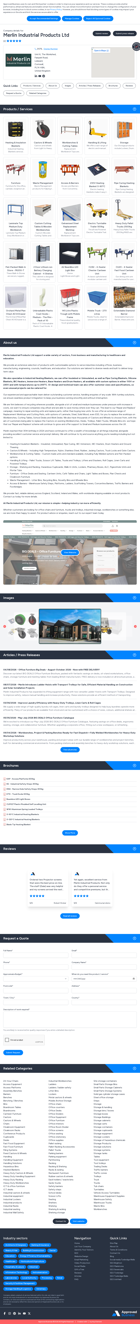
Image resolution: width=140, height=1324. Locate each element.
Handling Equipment (13, 1160)
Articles (77, 1276)
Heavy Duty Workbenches (16, 1183)
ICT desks (8, 1189)
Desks (6, 1140)
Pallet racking (55, 1143)
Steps (96, 1100)
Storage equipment (103, 1133)
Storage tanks (100, 1153)
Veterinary (41, 1289)
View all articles (70, 750)
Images (68, 86)
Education (10, 1256)
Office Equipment (57, 1117)
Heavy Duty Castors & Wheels (18, 1173)
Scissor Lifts (55, 1196)
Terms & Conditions (118, 1250)
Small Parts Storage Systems (108, 1091)
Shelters (53, 1202)
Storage (97, 1104)
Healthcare (10, 1261)
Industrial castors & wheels (16, 1192)
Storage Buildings (102, 1117)
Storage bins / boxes (104, 1110)
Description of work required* (16, 1009)
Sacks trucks (55, 1183)
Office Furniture (57, 1120)
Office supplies (56, 1140)
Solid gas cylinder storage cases (109, 1094)
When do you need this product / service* (90, 974)
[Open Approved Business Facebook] (4, 1313)
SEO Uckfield (115, 1279)
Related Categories (37, 93)
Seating (52, 1199)
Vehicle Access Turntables (107, 1192)
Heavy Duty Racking (13, 1179)
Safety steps (55, 1189)
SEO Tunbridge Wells (119, 1276)
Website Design (81, 1256)
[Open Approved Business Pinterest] (14, 1313)
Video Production (82, 1263)
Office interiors (56, 1123)
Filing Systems (10, 1150)
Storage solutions (102, 1146)
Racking (52, 1163)
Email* (74, 950)
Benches (7, 1097)
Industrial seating (11, 1209)
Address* (76, 986)
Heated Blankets (11, 1169)
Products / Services (32, 86)
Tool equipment (101, 1160)
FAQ (76, 1279)
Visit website (78, 1221)
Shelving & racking (57, 1209)
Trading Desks (100, 1166)
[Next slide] (135, 626)
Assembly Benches (12, 1091)
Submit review (102, 33)
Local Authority (29, 1278)
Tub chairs (99, 1186)
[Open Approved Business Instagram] (9, 1313)
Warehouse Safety (103, 1199)
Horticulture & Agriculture (32, 1261)
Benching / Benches (13, 1100)
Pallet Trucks (55, 1150)
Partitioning (54, 1160)
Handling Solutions (12, 1163)
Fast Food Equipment (14, 1143)
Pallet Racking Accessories (62, 1146)
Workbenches (100, 1209)
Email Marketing (81, 1259)
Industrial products (12, 1202)
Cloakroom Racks (11, 1130)
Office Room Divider (59, 1127)
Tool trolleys (100, 1163)
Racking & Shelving (58, 1166)
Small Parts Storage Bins (105, 1084)
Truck (96, 1179)
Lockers (52, 1094)
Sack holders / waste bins (61, 1179)
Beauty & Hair (11, 1250)
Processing (47, 1278)
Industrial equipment (13, 1196)
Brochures (113, 86)
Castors (7, 1117)
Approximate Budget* (13, 974)
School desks (55, 1192)
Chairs (6, 1123)
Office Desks (55, 1110)
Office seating (56, 1133)
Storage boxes (101, 1114)
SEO (76, 1253)
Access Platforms (12, 1087)
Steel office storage (104, 1097)
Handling (7, 1156)
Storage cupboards (103, 1130)
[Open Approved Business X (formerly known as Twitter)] (29, 1313)
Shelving (53, 1206)
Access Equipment (12, 1084)
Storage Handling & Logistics (18, 1289)
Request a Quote (13, 93)
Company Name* (79, 962)
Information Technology (16, 1272)
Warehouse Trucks (103, 1202)
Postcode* (8, 986)
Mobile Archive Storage (60, 1100)
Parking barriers (56, 1153)
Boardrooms (9, 1110)
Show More (70, 833)
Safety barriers (56, 1186)
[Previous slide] (4, 626)
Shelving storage (57, 1212)
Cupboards (8, 1137)
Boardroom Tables (12, 1107)
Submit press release (125, 33)
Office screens (56, 1130)
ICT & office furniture (14, 1186)
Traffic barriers (101, 1169)
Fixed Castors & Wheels (15, 1153)
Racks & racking (56, 1169)
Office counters (57, 1107)
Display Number (51, 49)
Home (77, 1243)
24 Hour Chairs (10, 1081)
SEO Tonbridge (116, 1273)
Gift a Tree (79, 1269)
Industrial (33, 1267)
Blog (112, 1256)
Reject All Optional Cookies (98, 18)
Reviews (129, 86)
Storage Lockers (102, 1137)
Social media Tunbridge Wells (122, 1259)
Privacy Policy (56, 9)
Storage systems (102, 1150)
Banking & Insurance (40, 1245)
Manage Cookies (72, 18)
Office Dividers (56, 1114)
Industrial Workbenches (60, 1081)
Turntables (99, 1189)
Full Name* (8, 950)
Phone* (6, 962)
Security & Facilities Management (20, 1283)
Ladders (52, 1084)
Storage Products (102, 1143)
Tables (97, 1156)
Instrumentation (40, 1272)
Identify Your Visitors (84, 1250)
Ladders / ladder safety (60, 1087)
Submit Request (13, 1052)
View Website (70, 552)
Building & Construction (33, 1250)
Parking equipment (58, 1156)
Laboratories (11, 1278)
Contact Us (61, 1221)
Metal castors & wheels (60, 1097)
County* (75, 998)
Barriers (7, 1094)
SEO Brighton (116, 1263)
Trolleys (97, 1176)
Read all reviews (70, 916)
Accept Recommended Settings (44, 18)
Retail (59, 1278)
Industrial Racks (11, 1206)
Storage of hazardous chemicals (109, 1140)
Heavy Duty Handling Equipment (19, 1176)
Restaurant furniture (59, 1173)
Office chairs (55, 1104)
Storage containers (103, 1127)
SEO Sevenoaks (117, 1269)
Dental (52, 1250)
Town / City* (9, 998)
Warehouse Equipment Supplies (109, 1196)
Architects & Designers (15, 1245)
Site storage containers (105, 1081)
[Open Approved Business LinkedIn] (19, 1313)
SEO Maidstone (117, 1266)
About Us (53, 86)
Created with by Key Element (89, 1322)
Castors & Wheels (12, 1120)
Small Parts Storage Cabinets (108, 1087)
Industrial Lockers (12, 1199)
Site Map (114, 1243)
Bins (5, 1104)
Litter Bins (54, 1091)
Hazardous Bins (11, 1166)
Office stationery (57, 1137)
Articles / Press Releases (90, 86)
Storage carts (100, 1123)
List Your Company (82, 1246)
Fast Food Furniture (13, 1146)
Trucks (97, 1183)
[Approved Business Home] (124, 1313)
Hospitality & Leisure (14, 1267)
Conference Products (14, 1133)
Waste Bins (99, 1206)
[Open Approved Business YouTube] (24, 1313)
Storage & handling (103, 1107)
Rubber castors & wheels (61, 1176)
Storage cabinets (102, 1120)
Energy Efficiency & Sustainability (35, 1256)
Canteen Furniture (12, 1114)
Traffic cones (100, 1173)
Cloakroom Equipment (14, 1127)
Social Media (79, 1266)
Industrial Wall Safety (13, 1212)
